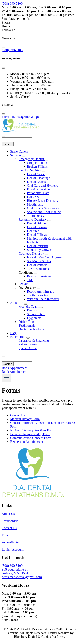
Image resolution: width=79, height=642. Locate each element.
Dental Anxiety (37, 174)
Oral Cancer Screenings (43, 208)
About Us (17, 303)
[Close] (3, 47)
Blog (13, 333)
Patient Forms (28, 344)
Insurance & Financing (34, 340)
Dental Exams (36, 181)
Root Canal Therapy (40, 291)
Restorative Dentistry (33, 219)
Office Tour (26, 321)
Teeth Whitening (38, 268)
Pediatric (24, 284)
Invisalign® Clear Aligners (45, 257)
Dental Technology (31, 329)
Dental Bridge (36, 223)
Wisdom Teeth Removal (43, 299)
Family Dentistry (30, 170)
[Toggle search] (3, 356)
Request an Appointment (26, 441)
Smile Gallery (19, 151)
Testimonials (27, 325)
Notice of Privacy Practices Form (32, 430)
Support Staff (36, 314)
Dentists (32, 310)
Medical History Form (25, 419)
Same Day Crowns (39, 250)
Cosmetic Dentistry (32, 253)
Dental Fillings (37, 234)
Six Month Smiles (39, 261)
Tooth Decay (35, 216)
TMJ (30, 280)
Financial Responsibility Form (30, 434)
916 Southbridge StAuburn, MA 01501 (15, 571)
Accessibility (10, 542)
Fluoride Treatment (39, 189)
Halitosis (33, 197)
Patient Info (18, 337)
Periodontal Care (38, 193)
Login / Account (12, 549)
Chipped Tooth (37, 163)
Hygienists (34, 318)
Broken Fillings (37, 166)
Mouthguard (35, 204)
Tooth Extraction (38, 295)
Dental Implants (37, 246)
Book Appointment (14, 368)
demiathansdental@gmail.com (22, 577)
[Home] (23, 131)
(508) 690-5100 (12, 3)
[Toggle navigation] (6, 378)
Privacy (7, 535)
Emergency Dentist (32, 159)
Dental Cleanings (38, 178)
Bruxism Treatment (39, 276)
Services (16, 155)
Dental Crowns (37, 227)
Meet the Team (29, 306)
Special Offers (28, 348)
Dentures (33, 231)
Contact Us (17, 415)
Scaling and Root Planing (44, 212)
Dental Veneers (37, 265)
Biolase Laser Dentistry (42, 200)
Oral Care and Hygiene (42, 185)
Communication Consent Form (30, 438)
